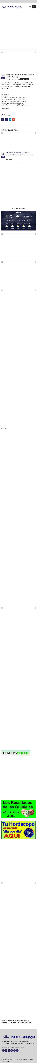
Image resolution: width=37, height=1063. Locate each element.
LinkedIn (10, 119)
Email (13, 119)
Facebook (2, 119)
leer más (8, 159)
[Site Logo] (11, 6)
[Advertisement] (18, 30)
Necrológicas (24, 79)
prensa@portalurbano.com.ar (16, 1047)
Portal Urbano (14, 79)
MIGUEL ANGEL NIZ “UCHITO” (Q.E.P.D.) (17, 152)
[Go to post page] (18, 141)
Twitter (6, 119)
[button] (30, 7)
